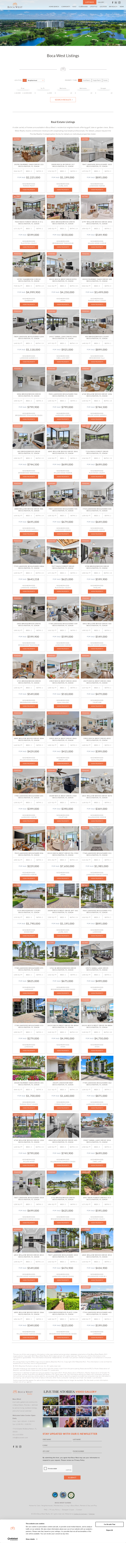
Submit (72, 1477)
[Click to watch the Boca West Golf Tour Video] (51, 1427)
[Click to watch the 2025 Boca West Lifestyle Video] (51, 1405)
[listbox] (36, 80)
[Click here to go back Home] (15, 5)
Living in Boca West (71, 1505)
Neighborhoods (47, 1505)
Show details (30, 1539)
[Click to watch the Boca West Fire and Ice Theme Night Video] (84, 1416)
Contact (79, 1510)
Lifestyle (93, 6)
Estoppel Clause (68, 1510)
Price (22, 88)
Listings (89, 2)
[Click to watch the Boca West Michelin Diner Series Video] (51, 1416)
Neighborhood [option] (32, 80)
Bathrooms (83, 88)
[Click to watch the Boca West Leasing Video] (84, 1427)
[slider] (17, 90)
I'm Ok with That (109, 1524)
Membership (58, 1505)
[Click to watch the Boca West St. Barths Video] (101, 1405)
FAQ (45, 1510)
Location (103, 6)
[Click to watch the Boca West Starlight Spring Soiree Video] (101, 1427)
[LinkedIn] (17, 1447)
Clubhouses (83, 6)
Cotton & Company (80, 1514)
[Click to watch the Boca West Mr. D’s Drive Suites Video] (101, 1416)
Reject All (109, 1530)
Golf (74, 6)
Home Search (54, 6)
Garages (103, 88)
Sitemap (92, 1514)
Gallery (101, 2)
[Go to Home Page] (23, 1395)
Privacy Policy (55, 1510)
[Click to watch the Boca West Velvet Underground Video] (67, 1405)
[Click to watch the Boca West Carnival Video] (67, 1416)
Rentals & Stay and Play (88, 1505)
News (122, 6)
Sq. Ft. (43, 88)
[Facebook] (13, 1447)
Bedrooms (63, 88)
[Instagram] (20, 1447)
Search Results (63, 99)
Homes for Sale (34, 1505)
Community (65, 6)
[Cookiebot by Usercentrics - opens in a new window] (12, 1539)
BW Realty (113, 6)
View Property (30, 189)
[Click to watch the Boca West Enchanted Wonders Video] (67, 1427)
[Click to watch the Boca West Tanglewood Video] (84, 1405)
